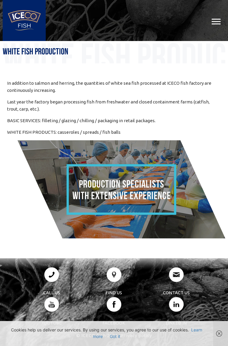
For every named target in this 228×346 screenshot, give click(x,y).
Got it (115, 336)
